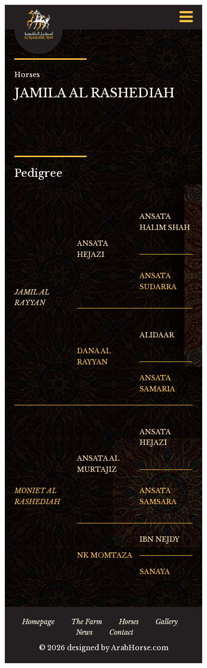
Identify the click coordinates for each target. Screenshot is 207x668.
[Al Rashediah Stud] (38, 29)
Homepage (38, 621)
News (84, 632)
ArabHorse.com (139, 647)
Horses (129, 621)
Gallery (166, 621)
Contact (121, 632)
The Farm (86, 621)
